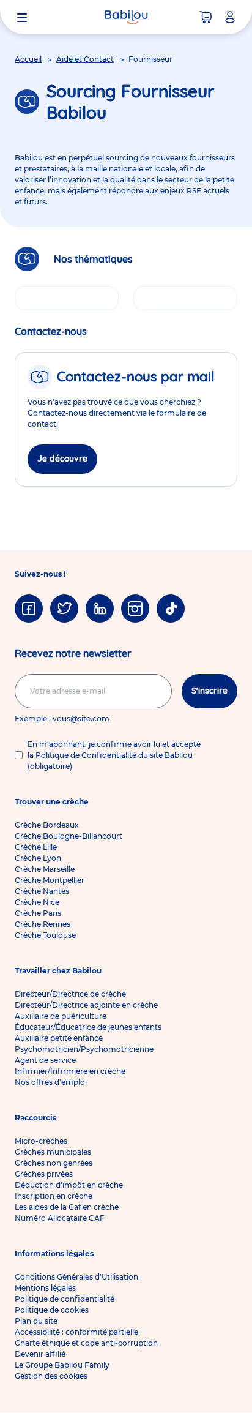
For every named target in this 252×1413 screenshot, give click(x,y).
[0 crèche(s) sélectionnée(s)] (205, 17)
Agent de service (45, 1060)
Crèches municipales (53, 1151)
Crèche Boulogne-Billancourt (68, 836)
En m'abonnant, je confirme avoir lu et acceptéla (114, 755)
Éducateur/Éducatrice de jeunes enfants (88, 1027)
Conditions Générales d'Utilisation (76, 1276)
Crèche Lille (36, 847)
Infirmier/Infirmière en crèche (70, 1071)
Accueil (28, 59)
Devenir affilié (40, 1354)
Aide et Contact (85, 59)
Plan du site (36, 1320)
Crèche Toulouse (45, 935)
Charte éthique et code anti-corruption (86, 1342)
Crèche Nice (37, 902)
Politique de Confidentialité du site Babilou (114, 755)
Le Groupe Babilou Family (62, 1365)
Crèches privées (44, 1174)
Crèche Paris (38, 913)
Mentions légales (45, 1287)
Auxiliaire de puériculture (60, 1016)
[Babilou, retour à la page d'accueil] (126, 17)
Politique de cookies (52, 1309)
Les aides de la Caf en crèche (67, 1207)
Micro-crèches (41, 1140)
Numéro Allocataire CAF (60, 1218)
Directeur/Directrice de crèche (70, 994)
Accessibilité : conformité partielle (76, 1331)
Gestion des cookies (51, 1376)
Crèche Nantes (42, 891)
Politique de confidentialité (64, 1298)
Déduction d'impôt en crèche (69, 1185)
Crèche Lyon (38, 858)
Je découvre (62, 458)
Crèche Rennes (42, 924)
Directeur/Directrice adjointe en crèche (86, 1005)
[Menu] (22, 17)
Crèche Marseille (45, 869)
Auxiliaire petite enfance (59, 1038)
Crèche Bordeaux (47, 825)
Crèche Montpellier (49, 880)
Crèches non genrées (53, 1163)
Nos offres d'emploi (51, 1082)
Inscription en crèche (53, 1196)
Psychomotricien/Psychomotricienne (84, 1049)
